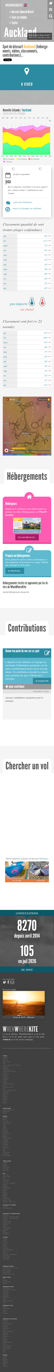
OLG (14, 989)
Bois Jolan (5, 1242)
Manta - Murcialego (8, 1331)
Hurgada (5, 1136)
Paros (4, 1088)
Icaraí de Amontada (8, 1323)
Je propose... (14, 570)
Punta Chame (6, 1272)
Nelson (4, 1226)
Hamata (5, 1135)
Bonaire (5, 1243)
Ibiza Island (6, 1074)
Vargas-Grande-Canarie (9, 1110)
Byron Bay (6, 1215)
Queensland (6, 1229)
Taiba (4, 1350)
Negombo (5, 1194)
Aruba (4, 1240)
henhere (20, 1029)
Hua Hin (5, 1181)
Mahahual (5, 1296)
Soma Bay (5, 1168)
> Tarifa (13, 23)
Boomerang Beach (7, 1208)
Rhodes (5, 1095)
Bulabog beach (6, 1176)
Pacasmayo (6, 1336)
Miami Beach (6, 1297)
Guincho (5, 1073)
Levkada (5, 1082)
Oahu (4, 1299)
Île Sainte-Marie (7, 1138)
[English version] (25, 5)
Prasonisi (5, 1093)
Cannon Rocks (6, 1122)
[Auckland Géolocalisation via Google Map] (27, 71)
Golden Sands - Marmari (9, 1071)
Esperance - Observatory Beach (11, 1216)
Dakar (4, 1125)
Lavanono (5, 1143)
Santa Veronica (6, 1348)
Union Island (6, 1257)
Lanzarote (5, 1079)
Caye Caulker (6, 1269)
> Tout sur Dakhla (18, 17)
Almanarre (5, 1057)
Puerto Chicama (7, 1345)
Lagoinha (5, 1326)
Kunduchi (5, 1139)
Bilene (4, 1119)
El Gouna (5, 1130)
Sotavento (5, 1099)
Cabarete (5, 1245)
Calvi (4, 1063)
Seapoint (5, 1098)
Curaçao (5, 1246)
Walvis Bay (6, 1170)
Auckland (5, 1206)
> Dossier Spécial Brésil (21, 12)
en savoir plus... (27, 537)
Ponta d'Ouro (6, 1152)
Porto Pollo (6, 1092)
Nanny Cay (6, 1251)
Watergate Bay (6, 1111)
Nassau (4, 1253)
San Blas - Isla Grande (9, 1274)
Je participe (42, 681)
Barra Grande (6, 1308)
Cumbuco (5, 1313)
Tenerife (5, 1103)
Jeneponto (5, 1186)
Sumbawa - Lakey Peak (9, 1201)
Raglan (4, 1231)
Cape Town (6, 1124)
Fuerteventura (6, 1070)
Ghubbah (5, 1280)
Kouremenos (6, 1077)
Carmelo (5, 1310)
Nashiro (5, 1192)
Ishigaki (5, 1184)
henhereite (14, 5)
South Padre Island (8, 1300)
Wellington (6, 1232)
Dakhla (4, 1127)
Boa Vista (5, 1121)
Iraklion (5, 1076)
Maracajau (5, 1333)
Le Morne (5, 1144)
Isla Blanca (6, 1291)
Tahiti (4, 1364)
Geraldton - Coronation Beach (10, 1218)
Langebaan (5, 1141)
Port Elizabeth (6, 1155)
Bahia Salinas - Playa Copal (10, 1267)
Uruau (4, 1351)
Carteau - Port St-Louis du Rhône (12, 1065)
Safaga (4, 1164)
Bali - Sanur (6, 1175)
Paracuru (5, 1339)
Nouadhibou (6, 1147)
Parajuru (5, 1340)
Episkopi (5, 1068)
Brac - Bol (5, 1060)
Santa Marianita (7, 1347)
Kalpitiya (5, 1189)
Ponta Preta (6, 1154)
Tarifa (4, 1101)
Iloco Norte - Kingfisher (9, 1183)
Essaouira (5, 1132)
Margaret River (7, 1223)
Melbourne (5, 1224)
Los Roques (6, 1328)
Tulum (4, 1302)
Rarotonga (5, 1362)
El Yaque (5, 1320)
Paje (4, 1150)
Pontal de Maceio (7, 1342)
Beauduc (5, 1059)
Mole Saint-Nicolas (8, 1249)
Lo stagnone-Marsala (8, 1084)
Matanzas (5, 1334)
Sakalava (5, 1165)
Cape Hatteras (6, 1288)
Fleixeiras (5, 1322)
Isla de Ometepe (7, 1271)
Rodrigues (5, 1162)
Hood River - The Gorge (9, 1289)
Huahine (5, 1356)
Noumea (5, 1361)
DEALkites (43, 858)
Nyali (4, 1149)
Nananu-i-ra (6, 1359)
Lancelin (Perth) (7, 1221)
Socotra (5, 1283)
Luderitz (5, 1146)
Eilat (4, 1278)
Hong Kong (6, 1179)
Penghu (5, 1195)
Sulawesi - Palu (7, 1200)
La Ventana (6, 1294)
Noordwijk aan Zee (8, 1087)
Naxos (4, 1085)
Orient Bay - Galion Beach (10, 1254)
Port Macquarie (7, 1227)
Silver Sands (6, 1256)
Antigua (5, 1238)
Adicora (5, 1307)
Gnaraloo (5, 1220)
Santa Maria (6, 1167)
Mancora (5, 1330)
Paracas (5, 1337)
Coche (4, 1311)
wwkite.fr (6, 1039)
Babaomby (5, 1117)
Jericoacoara (6, 1325)
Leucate (5, 1081)
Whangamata (6, 1234)
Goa (4, 1178)
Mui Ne (5, 1190)
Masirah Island (6, 1282)
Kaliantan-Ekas (7, 1187)
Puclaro (5, 1344)
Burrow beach (6, 1062)
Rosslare (5, 1096)
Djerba (4, 1128)
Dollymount (6, 1066)
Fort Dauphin (6, 1133)
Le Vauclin (5, 1248)
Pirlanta (5, 1197)
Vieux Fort (5, 1259)
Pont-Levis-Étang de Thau (10, 1090)
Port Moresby (6, 1198)
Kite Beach (6, 1293)
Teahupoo (5, 1366)
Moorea (5, 1358)
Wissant (5, 1113)
